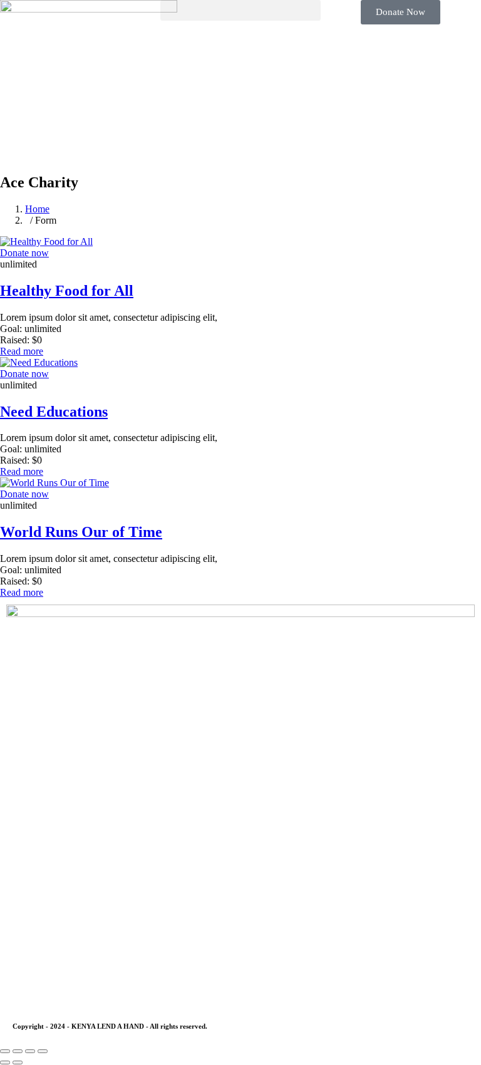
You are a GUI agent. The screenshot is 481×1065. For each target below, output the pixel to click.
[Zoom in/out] (5, 1051)
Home (37, 209)
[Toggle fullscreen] (18, 1051)
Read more (21, 351)
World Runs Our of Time (81, 532)
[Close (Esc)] (43, 1051)
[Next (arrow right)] (18, 1062)
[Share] (30, 1051)
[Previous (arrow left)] (5, 1062)
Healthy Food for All (66, 291)
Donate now (24, 252)
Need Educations (54, 411)
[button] (240, 10)
